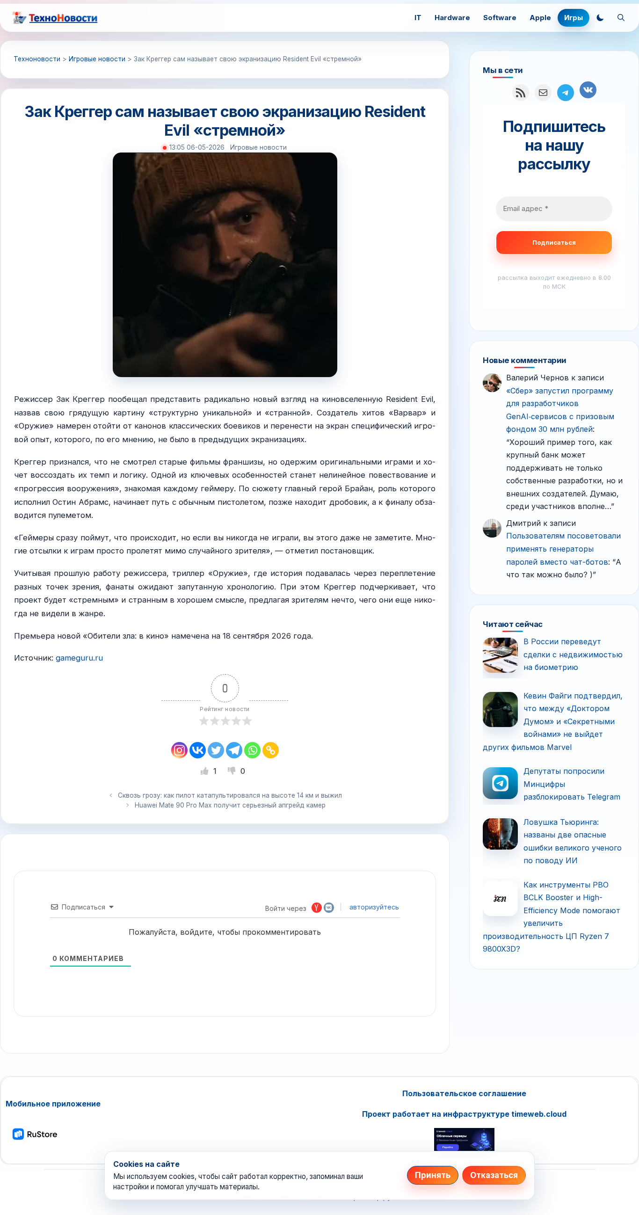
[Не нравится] (233, 771)
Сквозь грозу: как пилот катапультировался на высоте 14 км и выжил (230, 795)
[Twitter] (216, 750)
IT (417, 17)
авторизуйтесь (373, 907)
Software (499, 17)
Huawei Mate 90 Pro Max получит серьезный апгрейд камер (230, 805)
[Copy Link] (270, 750)
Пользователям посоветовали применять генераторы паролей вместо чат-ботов (563, 548)
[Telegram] (234, 750)
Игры (573, 17)
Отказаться (494, 1175)
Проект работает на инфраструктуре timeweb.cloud (464, 1114)
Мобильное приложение (53, 1103)
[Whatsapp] (252, 750)
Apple (540, 17)
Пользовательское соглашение (464, 1093)
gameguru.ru (79, 657)
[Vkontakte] (197, 750)
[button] (600, 18)
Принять (432, 1175)
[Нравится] (206, 771)
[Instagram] (179, 750)
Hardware (452, 17)
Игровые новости (258, 147)
